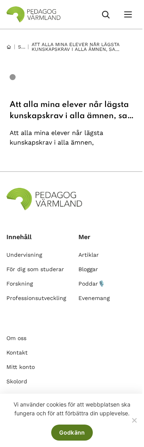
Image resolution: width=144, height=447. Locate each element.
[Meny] (128, 14)
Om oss (16, 338)
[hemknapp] (8, 46)
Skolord (16, 381)
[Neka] (134, 420)
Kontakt (17, 352)
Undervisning (24, 255)
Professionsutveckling (36, 298)
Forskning (19, 283)
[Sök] (105, 14)
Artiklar (88, 255)
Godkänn (72, 432)
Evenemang (94, 298)
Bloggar (88, 269)
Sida (24, 47)
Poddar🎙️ (91, 283)
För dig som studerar (35, 269)
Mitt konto (20, 367)
